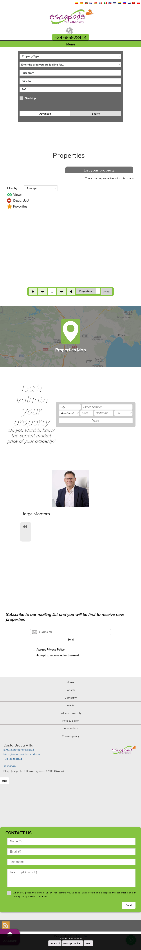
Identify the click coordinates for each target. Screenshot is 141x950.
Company (71, 697)
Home (70, 682)
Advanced (45, 113)
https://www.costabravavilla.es (21, 754)
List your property (99, 170)
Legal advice (70, 728)
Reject (88, 943)
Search (96, 113)
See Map (30, 98)
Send (70, 639)
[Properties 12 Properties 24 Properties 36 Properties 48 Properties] (88, 291)
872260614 (10, 766)
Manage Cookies (72, 943)
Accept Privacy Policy (50, 649)
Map (4, 780)
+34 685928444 (12, 759)
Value (95, 420)
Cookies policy (70, 736)
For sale (70, 690)
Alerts (70, 705)
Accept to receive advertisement (57, 655)
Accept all (55, 943)
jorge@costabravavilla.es (18, 749)
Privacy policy (70, 720)
